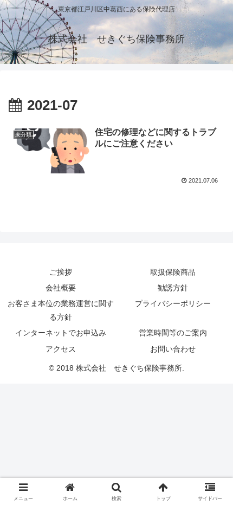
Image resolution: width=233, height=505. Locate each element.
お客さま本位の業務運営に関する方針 (61, 310)
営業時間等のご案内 (173, 332)
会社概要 (61, 287)
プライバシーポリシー (173, 303)
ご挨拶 (60, 272)
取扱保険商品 (173, 272)
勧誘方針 (173, 287)
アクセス (61, 349)
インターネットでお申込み (60, 332)
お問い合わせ (173, 349)
